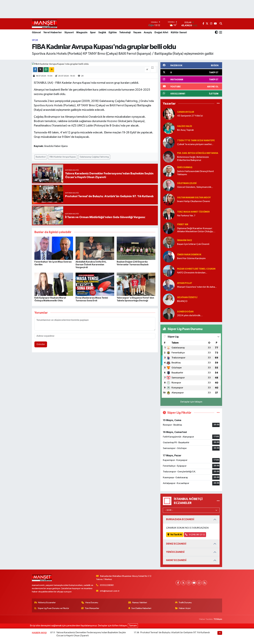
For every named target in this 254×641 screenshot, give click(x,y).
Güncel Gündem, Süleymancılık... (195, 187)
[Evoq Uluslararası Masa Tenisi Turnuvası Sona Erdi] (95, 284)
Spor (93, 32)
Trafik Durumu (185, 602)
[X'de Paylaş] (40, 69)
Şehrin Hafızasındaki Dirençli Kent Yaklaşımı (195, 173)
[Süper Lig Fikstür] (218, 412)
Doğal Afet (161, 32)
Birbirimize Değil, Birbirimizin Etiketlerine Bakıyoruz (193, 158)
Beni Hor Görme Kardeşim (191, 258)
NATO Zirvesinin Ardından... (192, 272)
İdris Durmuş (184, 167)
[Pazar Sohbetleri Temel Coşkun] (169, 271)
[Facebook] (178, 582)
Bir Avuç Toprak (185, 130)
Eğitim (113, 32)
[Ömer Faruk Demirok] (169, 256)
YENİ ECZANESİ (175, 552)
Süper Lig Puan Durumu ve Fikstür (53, 608)
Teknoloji (125, 32)
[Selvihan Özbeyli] (169, 299)
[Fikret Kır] (169, 228)
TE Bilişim (218, 619)
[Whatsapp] (199, 582)
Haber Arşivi (184, 608)
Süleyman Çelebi (187, 183)
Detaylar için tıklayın (191, 402)
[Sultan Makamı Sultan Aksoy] (169, 199)
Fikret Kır (182, 224)
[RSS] (204, 582)
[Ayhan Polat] (169, 285)
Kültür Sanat (179, 32)
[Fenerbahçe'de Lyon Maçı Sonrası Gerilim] (53, 248)
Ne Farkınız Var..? (186, 215)
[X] (183, 582)
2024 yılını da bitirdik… (190, 315)
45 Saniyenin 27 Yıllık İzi (190, 116)
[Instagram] (188, 582)
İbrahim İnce (184, 240)
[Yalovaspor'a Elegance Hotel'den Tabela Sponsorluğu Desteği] (136, 284)
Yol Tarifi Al (176, 535)
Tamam (133, 625)
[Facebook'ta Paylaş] (35, 69)
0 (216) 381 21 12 (197, 535)
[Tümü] (218, 103)
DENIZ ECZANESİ (176, 543)
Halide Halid (184, 126)
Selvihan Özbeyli (187, 297)
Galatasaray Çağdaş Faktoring (94, 157)
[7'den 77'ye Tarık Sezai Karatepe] (169, 142)
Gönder (40, 344)
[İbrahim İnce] (169, 242)
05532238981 (107, 585)
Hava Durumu (91, 602)
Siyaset (69, 32)
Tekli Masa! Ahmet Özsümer (193, 212)
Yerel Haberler (52, 32)
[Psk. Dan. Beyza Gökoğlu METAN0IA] (169, 156)
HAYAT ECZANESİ (176, 560)
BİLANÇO (182, 301)
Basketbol (41, 157)
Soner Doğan (185, 312)
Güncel (36, 32)
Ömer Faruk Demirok (189, 255)
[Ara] (221, 24)
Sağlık (102, 32)
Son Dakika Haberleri (141, 608)
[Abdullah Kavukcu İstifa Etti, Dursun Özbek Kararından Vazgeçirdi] (95, 248)
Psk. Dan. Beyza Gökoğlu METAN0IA (197, 153)
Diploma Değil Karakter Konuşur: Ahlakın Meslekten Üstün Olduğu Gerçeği (195, 230)
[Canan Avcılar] (169, 114)
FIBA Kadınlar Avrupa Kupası (63, 157)
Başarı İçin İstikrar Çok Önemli (193, 244)
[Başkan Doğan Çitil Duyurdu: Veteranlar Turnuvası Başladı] (136, 248)
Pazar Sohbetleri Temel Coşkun (196, 269)
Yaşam (137, 32)
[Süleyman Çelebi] (169, 185)
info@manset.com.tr (110, 591)
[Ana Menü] (220, 32)
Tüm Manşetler (92, 608)
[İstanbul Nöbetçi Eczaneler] (218, 501)
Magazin (81, 32)
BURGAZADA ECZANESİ (180, 519)
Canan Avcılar (185, 112)
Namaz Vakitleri (139, 602)
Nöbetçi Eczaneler (47, 602)
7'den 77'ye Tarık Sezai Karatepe (196, 140)
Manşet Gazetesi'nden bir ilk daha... (197, 287)
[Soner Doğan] (169, 313)
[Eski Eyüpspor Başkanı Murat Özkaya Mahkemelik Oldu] (53, 284)
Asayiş (148, 32)
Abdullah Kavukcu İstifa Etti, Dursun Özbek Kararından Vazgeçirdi (91, 265)
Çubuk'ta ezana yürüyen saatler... (195, 144)
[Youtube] (194, 582)
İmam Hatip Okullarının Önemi (193, 201)
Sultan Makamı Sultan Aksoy (194, 197)
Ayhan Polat (184, 283)
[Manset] (44, 24)
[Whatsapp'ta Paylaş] (46, 69)
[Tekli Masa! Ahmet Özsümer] (169, 213)
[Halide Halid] (169, 128)
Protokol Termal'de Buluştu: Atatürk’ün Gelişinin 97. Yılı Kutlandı (175, 632)
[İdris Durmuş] (169, 171)
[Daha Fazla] (51, 69)
